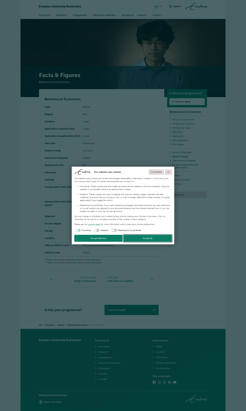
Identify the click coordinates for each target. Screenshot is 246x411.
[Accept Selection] (168, 172)
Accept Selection (98, 238)
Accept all (147, 238)
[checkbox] (82, 230)
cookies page (94, 224)
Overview (157, 172)
